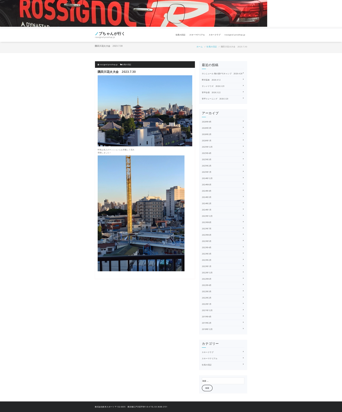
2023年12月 (207, 216)
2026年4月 (206, 121)
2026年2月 (206, 134)
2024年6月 (206, 184)
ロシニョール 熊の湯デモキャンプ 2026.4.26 (222, 73)
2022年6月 (206, 279)
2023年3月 (206, 253)
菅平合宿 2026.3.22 (211, 92)
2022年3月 (206, 291)
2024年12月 (207, 178)
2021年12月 (207, 310)
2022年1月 (206, 304)
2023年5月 (206, 241)
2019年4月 (206, 316)
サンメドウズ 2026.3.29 (213, 86)
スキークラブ (214, 34)
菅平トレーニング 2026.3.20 (215, 98)
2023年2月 (206, 260)
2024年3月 (206, 197)
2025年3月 (206, 159)
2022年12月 (207, 272)
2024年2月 (206, 203)
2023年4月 (206, 247)
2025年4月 (206, 153)
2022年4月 (206, 285)
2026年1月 (206, 140)
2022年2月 (206, 297)
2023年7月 (206, 228)
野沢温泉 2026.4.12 (211, 80)
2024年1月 (206, 209)
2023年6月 (206, 235)
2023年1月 (206, 266)
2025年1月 (206, 172)
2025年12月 (207, 147)
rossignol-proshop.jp (234, 34)
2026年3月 (206, 128)
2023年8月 (206, 222)
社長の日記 (180, 34)
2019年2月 (206, 323)
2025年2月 (206, 165)
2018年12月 (207, 329)
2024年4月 (206, 191)
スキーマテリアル (197, 34)
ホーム (200, 46)
